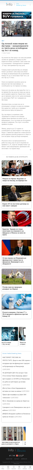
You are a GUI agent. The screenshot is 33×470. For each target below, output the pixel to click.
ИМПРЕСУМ (24, 459)
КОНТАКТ (16, 459)
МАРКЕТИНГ (9, 459)
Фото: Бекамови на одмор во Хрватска (15, 401)
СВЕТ (3, 41)
